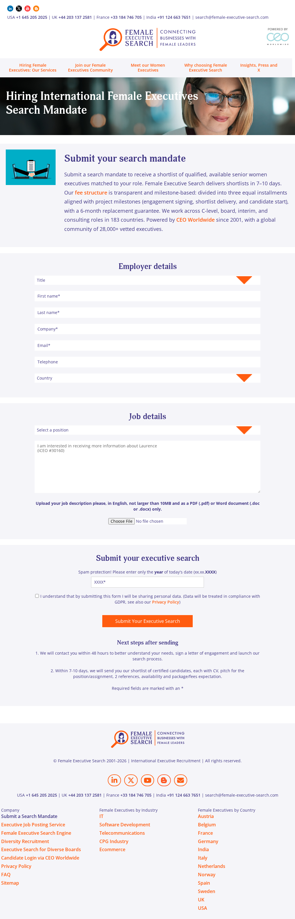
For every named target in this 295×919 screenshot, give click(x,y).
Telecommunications (122, 833)
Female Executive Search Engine (36, 833)
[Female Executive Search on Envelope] (180, 780)
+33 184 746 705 (126, 17)
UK (201, 899)
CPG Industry (113, 841)
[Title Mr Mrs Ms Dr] (147, 280)
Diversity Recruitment (25, 841)
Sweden (206, 891)
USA (202, 908)
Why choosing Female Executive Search (205, 67)
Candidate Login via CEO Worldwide (40, 858)
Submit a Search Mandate (29, 816)
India (203, 849)
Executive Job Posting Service (33, 824)
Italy (202, 858)
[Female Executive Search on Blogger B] (164, 780)
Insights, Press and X (258, 67)
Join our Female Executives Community (90, 67)
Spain (204, 883)
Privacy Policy (165, 602)
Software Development (124, 824)
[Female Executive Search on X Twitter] (130, 780)
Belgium (207, 824)
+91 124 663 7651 (174, 17)
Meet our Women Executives (148, 67)
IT (101, 816)
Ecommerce (112, 849)
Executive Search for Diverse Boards (41, 849)
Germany (208, 841)
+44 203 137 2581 (75, 17)
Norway (206, 874)
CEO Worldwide (195, 219)
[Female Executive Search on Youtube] (147, 780)
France (205, 833)
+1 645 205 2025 (31, 17)
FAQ (6, 874)
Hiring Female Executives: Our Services (32, 67)
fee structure (91, 192)
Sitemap (10, 883)
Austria (206, 816)
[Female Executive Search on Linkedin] (114, 780)
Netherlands (211, 866)
